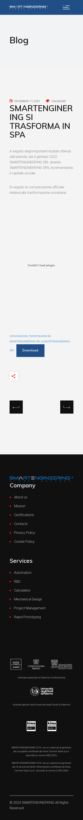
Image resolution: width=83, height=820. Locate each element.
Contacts (21, 524)
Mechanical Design (28, 599)
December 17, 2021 (27, 101)
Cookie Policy (24, 542)
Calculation (22, 590)
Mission (19, 506)
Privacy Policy (24, 533)
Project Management (30, 608)
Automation (22, 573)
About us (20, 497)
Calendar (58, 101)
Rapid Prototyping (27, 617)
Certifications (24, 515)
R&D (17, 581)
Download (30, 350)
